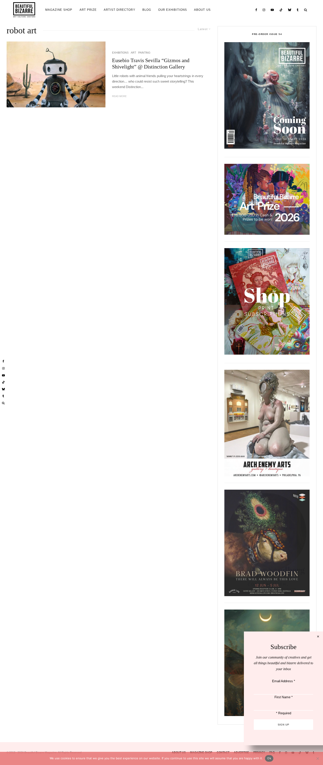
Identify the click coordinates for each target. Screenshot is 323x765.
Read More (119, 96)
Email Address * (283, 681)
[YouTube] (272, 10)
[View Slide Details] (267, 199)
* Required (283, 713)
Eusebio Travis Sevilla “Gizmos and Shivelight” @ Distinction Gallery (150, 64)
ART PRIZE (88, 9)
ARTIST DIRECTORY (119, 9)
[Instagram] (264, 10)
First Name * (283, 697)
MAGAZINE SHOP (59, 9)
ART (133, 52)
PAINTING (144, 52)
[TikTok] (281, 10)
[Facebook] (256, 10)
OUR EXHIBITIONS (172, 9)
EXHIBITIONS (120, 52)
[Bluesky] (289, 10)
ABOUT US (202, 9)
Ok (269, 758)
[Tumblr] (297, 10)
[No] (317, 758)
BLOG (146, 9)
